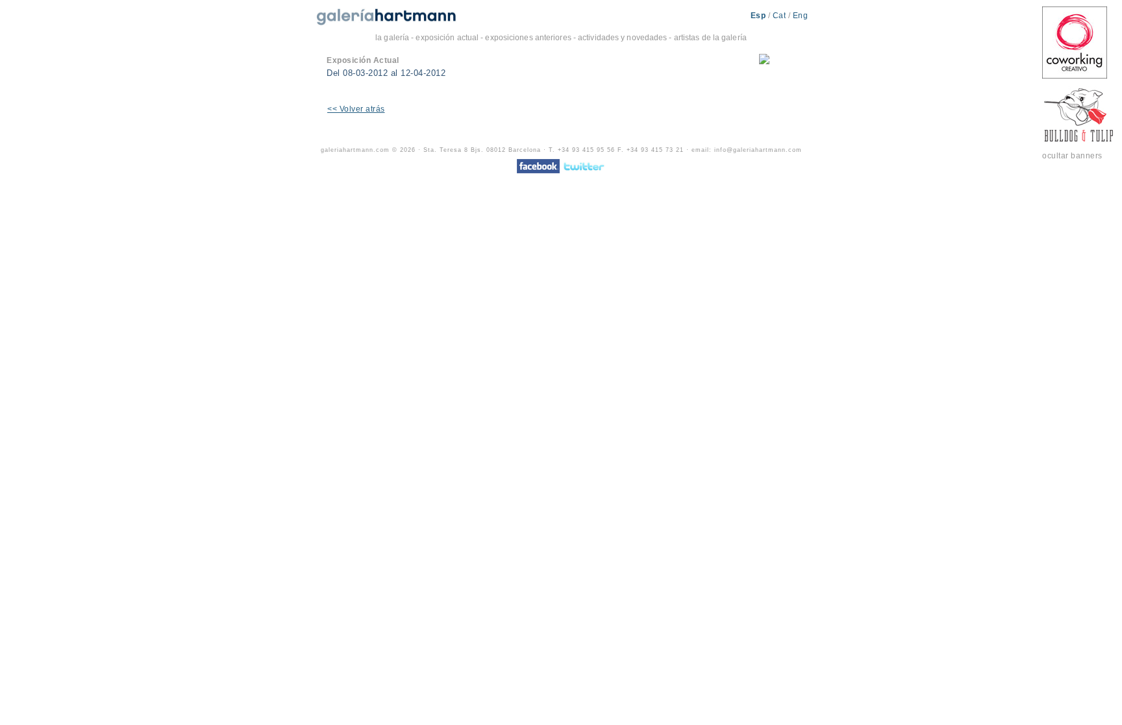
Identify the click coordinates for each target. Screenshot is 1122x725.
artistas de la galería (710, 37)
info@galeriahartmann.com (758, 150)
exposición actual (447, 37)
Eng (800, 15)
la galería (392, 37)
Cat (780, 15)
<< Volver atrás (356, 109)
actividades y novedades (622, 37)
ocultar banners (1072, 155)
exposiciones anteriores (528, 37)
